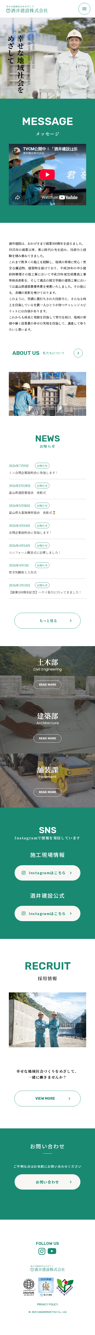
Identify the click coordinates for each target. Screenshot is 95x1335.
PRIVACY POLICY (47, 1304)
